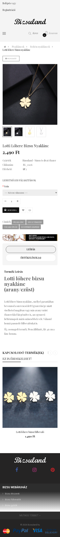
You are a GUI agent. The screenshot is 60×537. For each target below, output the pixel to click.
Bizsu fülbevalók (13, 499)
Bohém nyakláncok (40, 47)
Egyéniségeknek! (30, 227)
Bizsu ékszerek (12, 493)
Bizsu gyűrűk (11, 505)
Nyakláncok (18, 47)
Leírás (30, 249)
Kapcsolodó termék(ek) (23, 353)
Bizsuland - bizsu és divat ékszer (39, 160)
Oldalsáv (12, 58)
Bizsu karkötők (12, 511)
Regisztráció (9, 10)
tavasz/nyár (10, 227)
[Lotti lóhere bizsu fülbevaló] (30, 397)
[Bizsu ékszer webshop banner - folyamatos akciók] (30, 237)
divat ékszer (35, 222)
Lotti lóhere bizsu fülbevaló (30, 432)
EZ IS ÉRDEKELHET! (17, 359)
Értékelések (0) (30, 257)
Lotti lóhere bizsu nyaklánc (16, 50)
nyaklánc (18, 222)
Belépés (6, 3)
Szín (6, 186)
